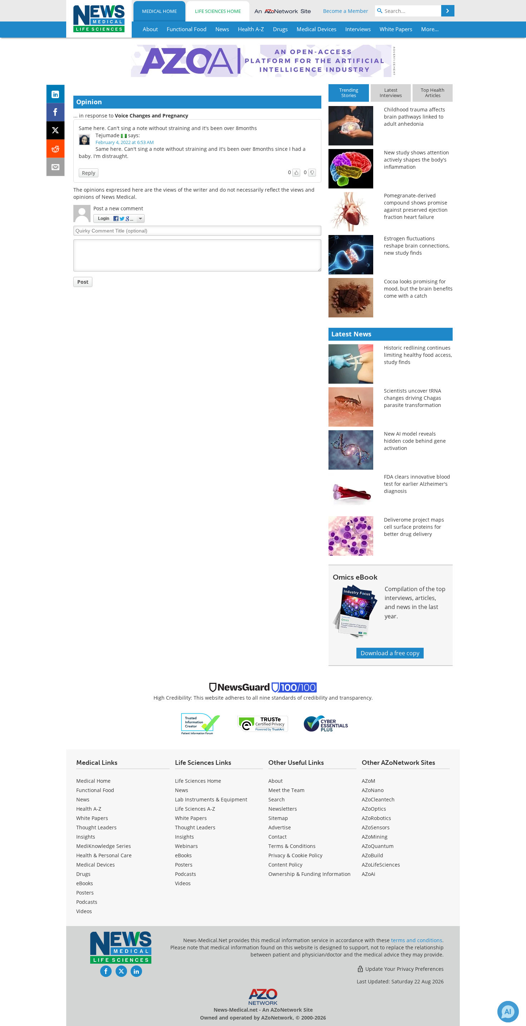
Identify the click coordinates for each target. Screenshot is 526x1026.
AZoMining (375, 836)
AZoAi (368, 874)
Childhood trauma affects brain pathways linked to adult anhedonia (414, 116)
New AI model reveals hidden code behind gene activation (415, 440)
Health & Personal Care (104, 855)
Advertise (279, 827)
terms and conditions (416, 940)
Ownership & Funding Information (309, 874)
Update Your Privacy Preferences (404, 968)
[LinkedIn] (56, 94)
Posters (85, 892)
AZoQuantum (378, 846)
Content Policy (285, 864)
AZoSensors (376, 827)
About (275, 780)
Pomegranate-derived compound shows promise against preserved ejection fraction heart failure (416, 206)
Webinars (186, 846)
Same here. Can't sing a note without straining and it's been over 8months (168, 128)
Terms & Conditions (292, 846)
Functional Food (95, 790)
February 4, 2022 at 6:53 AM (125, 142)
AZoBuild (372, 855)
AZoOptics (374, 808)
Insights (85, 836)
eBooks (84, 883)
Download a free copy (390, 653)
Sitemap (278, 818)
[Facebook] (56, 112)
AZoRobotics (376, 818)
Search (276, 799)
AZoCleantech (378, 799)
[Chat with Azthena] (508, 1011)
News (82, 799)
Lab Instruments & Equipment (211, 799)
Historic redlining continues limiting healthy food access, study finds (418, 354)
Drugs (83, 874)
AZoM (368, 780)
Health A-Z (88, 808)
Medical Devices (95, 864)
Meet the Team (286, 790)
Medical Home (159, 11)
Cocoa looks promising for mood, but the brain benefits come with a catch (418, 288)
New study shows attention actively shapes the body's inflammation (416, 159)
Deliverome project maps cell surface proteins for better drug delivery (414, 526)
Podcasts (86, 901)
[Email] (56, 167)
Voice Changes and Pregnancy (151, 115)
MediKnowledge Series (103, 846)
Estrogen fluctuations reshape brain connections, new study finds (416, 245)
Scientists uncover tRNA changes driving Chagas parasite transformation (412, 397)
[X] (56, 130)
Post (82, 281)
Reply (88, 172)
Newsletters (282, 808)
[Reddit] (56, 149)
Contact (277, 836)
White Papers (92, 818)
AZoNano (373, 790)
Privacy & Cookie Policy (295, 855)
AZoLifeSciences (381, 864)
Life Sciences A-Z (195, 808)
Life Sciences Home (218, 11)
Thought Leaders (96, 827)
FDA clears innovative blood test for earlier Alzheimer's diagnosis (417, 483)
